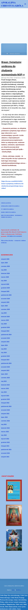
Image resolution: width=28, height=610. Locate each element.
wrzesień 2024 (5, 338)
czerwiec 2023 (5, 377)
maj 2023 (4, 381)
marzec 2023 (5, 388)
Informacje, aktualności (15, 53)
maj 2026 (4, 270)
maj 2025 (4, 313)
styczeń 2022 (5, 439)
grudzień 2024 (5, 327)
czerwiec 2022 (5, 421)
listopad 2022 (5, 403)
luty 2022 (4, 435)
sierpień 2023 (5, 370)
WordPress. (18, 590)
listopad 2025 (5, 291)
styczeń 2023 (5, 395)
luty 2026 (4, 280)
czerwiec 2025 (5, 309)
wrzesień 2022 (5, 410)
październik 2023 (6, 363)
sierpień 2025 (5, 302)
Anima (13, 590)
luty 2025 (4, 324)
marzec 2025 (5, 320)
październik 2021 (6, 449)
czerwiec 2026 (5, 266)
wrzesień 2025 (5, 298)
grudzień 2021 (5, 442)
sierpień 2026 (5, 259)
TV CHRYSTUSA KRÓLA (7, 209)
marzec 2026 (5, 277)
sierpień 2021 (5, 457)
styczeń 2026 (5, 284)
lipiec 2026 (4, 262)
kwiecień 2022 (5, 428)
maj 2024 (4, 349)
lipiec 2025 (4, 306)
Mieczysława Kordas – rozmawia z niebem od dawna (11, 216)
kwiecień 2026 (5, 273)
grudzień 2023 (5, 356)
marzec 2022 (5, 431)
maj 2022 (4, 424)
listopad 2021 (5, 446)
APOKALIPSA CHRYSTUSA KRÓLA (12, 4)
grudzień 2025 (5, 288)
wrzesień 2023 (5, 367)
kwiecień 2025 (5, 316)
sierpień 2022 (5, 413)
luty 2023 (4, 392)
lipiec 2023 (4, 374)
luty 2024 (4, 352)
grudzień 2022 (5, 399)
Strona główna (6, 203)
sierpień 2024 (5, 341)
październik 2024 (6, 334)
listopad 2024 (5, 331)
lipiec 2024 (4, 345)
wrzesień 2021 (5, 453)
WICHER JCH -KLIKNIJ (14, 236)
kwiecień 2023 (5, 385)
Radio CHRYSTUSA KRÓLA (8, 212)
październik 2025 (6, 295)
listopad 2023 (5, 359)
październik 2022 (6, 406)
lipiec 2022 (4, 417)
